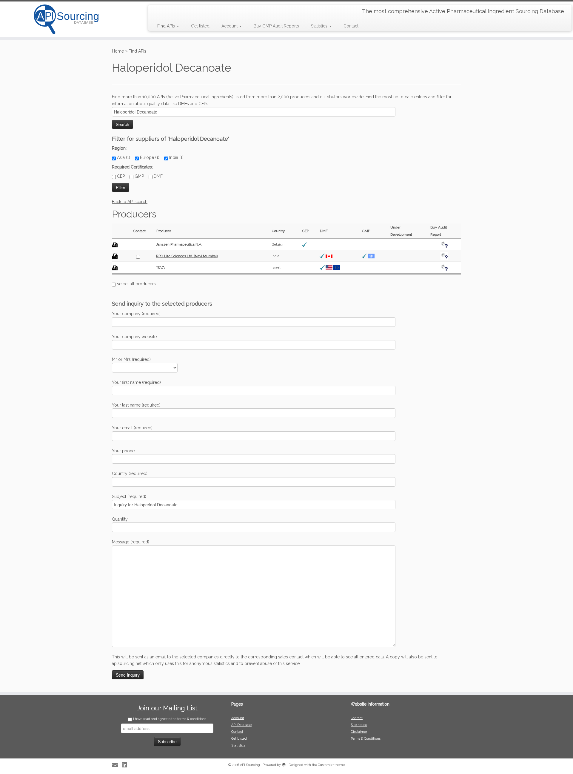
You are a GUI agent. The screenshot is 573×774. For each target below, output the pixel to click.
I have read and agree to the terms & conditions (169, 719)
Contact (351, 26)
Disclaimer (359, 732)
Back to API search (129, 201)
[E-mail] (117, 765)
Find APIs (166, 26)
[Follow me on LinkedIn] (126, 765)
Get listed (200, 26)
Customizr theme (331, 765)
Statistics (320, 26)
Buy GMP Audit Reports (276, 26)
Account (230, 26)
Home (118, 51)
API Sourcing (250, 765)
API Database (241, 725)
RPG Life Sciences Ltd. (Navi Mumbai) (187, 256)
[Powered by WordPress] (284, 764)
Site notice (359, 725)
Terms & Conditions (366, 739)
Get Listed (239, 739)
